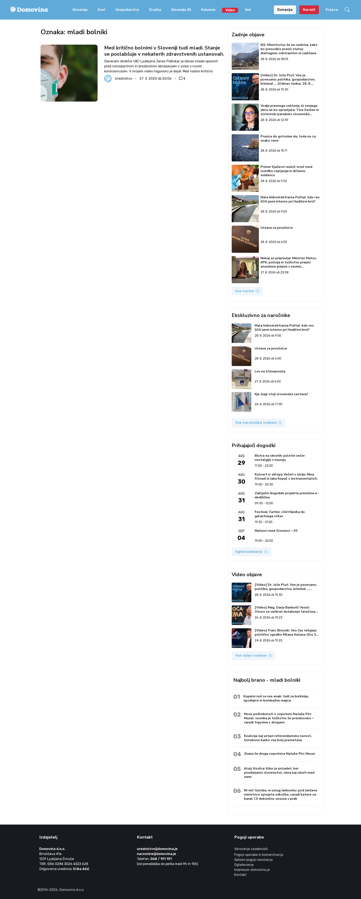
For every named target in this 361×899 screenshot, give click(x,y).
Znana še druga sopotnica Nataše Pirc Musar (279, 753)
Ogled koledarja (249, 552)
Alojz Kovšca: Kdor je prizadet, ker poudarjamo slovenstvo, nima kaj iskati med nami (279, 772)
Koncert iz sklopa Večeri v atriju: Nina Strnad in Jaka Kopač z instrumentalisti (286, 476)
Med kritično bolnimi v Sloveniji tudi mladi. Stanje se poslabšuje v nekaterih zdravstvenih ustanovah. (164, 50)
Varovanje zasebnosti (251, 849)
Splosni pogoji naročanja (253, 860)
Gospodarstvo (127, 10)
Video (230, 10)
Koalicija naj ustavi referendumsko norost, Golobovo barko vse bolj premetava (278, 738)
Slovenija (80, 10)
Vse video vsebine (251, 656)
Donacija (284, 10)
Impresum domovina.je (252, 870)
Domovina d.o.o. (52, 849)
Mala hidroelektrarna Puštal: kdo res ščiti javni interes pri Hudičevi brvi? (290, 199)
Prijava (332, 10)
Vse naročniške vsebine (256, 423)
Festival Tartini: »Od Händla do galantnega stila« (280, 514)
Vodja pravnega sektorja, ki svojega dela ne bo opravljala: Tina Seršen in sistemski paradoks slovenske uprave (290, 110)
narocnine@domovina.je (156, 854)
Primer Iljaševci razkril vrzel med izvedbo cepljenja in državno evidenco (287, 171)
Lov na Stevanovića (270, 371)
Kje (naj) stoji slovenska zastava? (281, 394)
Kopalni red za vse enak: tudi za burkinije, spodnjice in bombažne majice (276, 698)
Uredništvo (123, 78)
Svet (102, 10)
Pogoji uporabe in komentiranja (258, 855)
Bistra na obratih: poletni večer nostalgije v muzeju (280, 458)
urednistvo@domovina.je (157, 849)
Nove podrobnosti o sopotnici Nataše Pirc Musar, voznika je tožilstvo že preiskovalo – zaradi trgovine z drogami (279, 718)
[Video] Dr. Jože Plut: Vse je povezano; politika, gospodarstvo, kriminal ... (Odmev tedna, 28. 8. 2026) (288, 79)
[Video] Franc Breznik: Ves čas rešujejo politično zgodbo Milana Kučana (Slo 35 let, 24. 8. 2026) (286, 632)
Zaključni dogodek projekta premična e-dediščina (287, 495)
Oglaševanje (244, 865)
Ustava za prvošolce (277, 228)
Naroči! (309, 10)
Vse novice (244, 291)
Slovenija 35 (181, 10)
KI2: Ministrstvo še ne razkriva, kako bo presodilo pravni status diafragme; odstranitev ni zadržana (289, 49)
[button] (348, 10)
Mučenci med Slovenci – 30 (276, 531)
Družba (155, 10)
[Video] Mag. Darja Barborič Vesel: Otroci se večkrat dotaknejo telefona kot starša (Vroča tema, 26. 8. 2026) (285, 609)
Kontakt (240, 875)
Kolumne (208, 10)
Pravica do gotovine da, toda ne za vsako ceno (288, 138)
